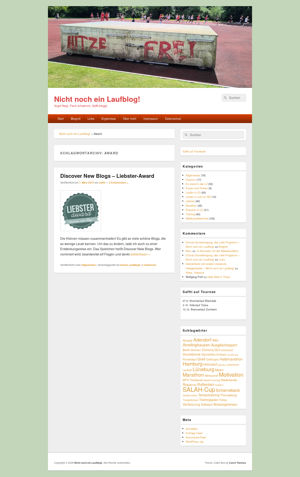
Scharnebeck (228, 390)
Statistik (186, 395)
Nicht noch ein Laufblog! (97, 98)
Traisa (223, 400)
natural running (211, 380)
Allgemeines (88, 265)
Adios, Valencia (195, 272)
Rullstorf (219, 384)
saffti (102, 182)
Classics (191, 179)
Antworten (149, 265)
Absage (187, 340)
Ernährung (233, 354)
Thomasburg (228, 395)
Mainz (219, 369)
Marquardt (211, 375)
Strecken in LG (194, 210)
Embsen (221, 354)
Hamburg (192, 363)
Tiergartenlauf (190, 400)
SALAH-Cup (199, 389)
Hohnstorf (210, 364)
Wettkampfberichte (197, 218)
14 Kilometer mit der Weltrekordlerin (217, 251)
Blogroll (75, 118)
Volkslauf (206, 404)
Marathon (191, 205)
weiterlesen (140, 254)
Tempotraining (208, 394)
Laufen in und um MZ (198, 197)
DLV (217, 349)
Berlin (186, 350)
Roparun (190, 384)
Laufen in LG (193, 192)
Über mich (129, 118)
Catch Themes (237, 463)
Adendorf (202, 339)
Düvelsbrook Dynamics (199, 354)
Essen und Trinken (197, 188)
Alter (215, 340)
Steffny (194, 395)
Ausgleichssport (224, 344)
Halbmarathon (231, 359)
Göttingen (212, 359)
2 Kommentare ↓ (119, 182)
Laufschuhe (232, 364)
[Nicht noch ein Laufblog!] (150, 86)
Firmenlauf (190, 359)
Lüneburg (203, 369)
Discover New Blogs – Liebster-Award (107, 175)
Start (61, 118)
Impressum (150, 118)
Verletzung (191, 404)
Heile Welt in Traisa (218, 277)
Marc (189, 251)
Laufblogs (134, 265)
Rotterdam (205, 384)
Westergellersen (225, 404)
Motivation (231, 374)
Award (124, 265)
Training (190, 214)
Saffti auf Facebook (194, 151)
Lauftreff (187, 370)
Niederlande (229, 380)
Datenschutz (173, 118)
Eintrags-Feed (194, 433)
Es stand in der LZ (197, 184)
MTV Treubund (192, 380)
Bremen (196, 350)
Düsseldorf (227, 350)
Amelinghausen (196, 345)
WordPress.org (194, 441)
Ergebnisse (108, 118)
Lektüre (190, 201)
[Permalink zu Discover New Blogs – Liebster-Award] (80, 233)
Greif (201, 359)
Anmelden (192, 429)
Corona (208, 349)
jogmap (221, 364)
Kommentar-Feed (196, 437)
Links (91, 118)
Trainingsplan (208, 399)
